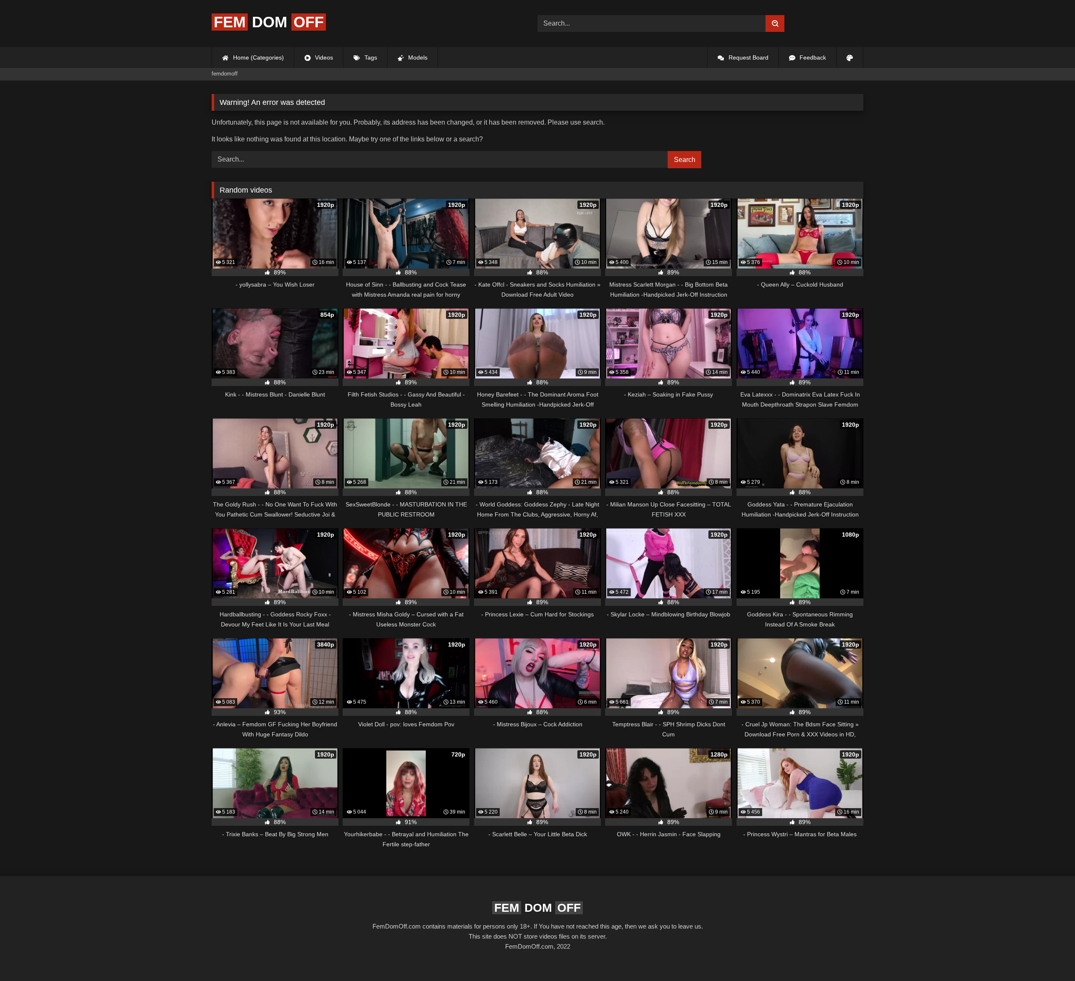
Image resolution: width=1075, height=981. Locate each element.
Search (684, 159)
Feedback (812, 57)
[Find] (775, 23)
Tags (370, 57)
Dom (269, 22)
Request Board (747, 57)
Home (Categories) (257, 57)
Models (416, 57)
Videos (323, 57)
